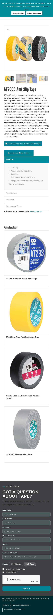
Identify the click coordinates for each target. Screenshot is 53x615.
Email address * (8, 536)
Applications (11, 193)
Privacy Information (34, 13)
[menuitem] (6, 605)
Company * (6, 527)
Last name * (7, 519)
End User (30, 564)
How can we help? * (10, 553)
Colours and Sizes (13, 206)
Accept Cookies (18, 13)
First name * (7, 510)
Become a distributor (19, 153)
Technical (10, 199)
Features (10, 159)
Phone (5, 544)
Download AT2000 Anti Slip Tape (28, 143)
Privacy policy (20, 569)
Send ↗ (26, 589)
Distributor (16, 564)
